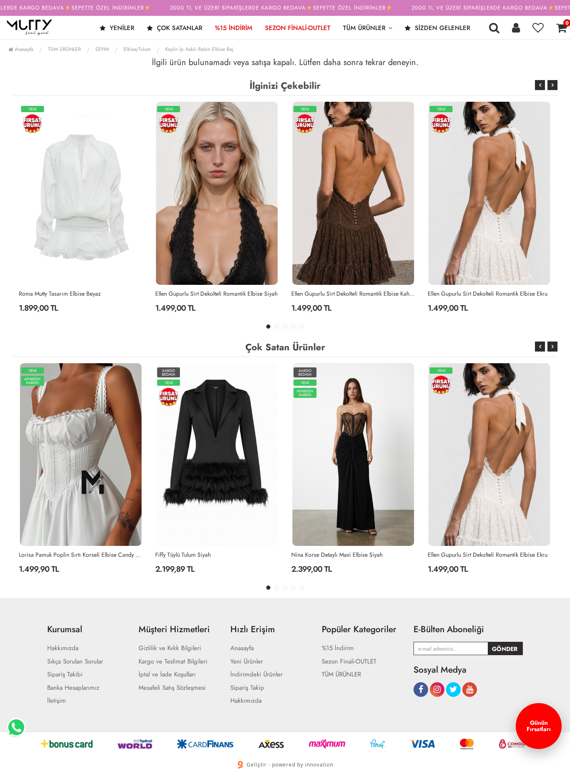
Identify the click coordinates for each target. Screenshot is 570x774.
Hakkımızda (62, 648)
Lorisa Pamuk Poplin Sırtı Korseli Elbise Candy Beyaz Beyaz (81, 554)
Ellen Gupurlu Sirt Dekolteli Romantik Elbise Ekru (487, 293)
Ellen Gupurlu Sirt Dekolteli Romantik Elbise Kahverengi (353, 293)
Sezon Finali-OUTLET (297, 28)
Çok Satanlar (178, 28)
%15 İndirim (233, 28)
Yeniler (121, 28)
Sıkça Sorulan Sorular (75, 661)
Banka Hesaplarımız (73, 688)
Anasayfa (23, 49)
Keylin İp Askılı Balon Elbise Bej (199, 49)
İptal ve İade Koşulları (167, 674)
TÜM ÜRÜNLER (364, 28)
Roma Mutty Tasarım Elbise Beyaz (60, 293)
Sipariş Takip (247, 688)
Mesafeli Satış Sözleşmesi (172, 688)
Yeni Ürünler (246, 661)
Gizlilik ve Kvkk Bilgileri (170, 648)
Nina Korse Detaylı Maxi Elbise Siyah (337, 554)
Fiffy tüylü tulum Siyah (183, 554)
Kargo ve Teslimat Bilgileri (173, 661)
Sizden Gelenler (441, 28)
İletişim (56, 700)
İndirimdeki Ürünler (256, 674)
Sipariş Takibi (65, 674)
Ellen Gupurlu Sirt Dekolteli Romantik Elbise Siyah (216, 293)
